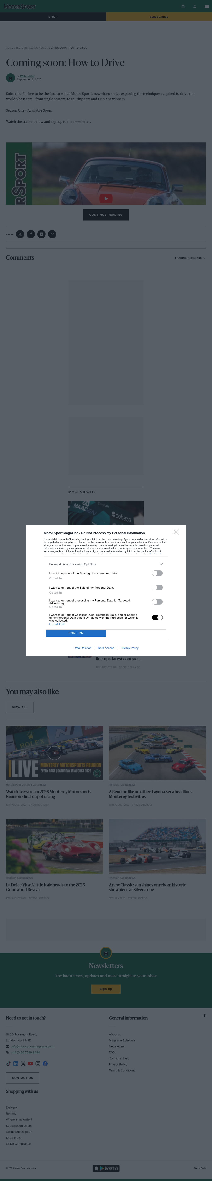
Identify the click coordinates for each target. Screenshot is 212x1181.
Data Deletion (83, 648)
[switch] (157, 573)
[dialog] (106, 590)
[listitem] (106, 564)
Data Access (106, 648)
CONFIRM (76, 633)
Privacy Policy (129, 648)
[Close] (178, 533)
